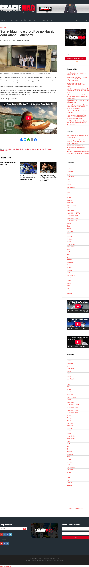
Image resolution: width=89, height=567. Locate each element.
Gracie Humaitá (36, 149)
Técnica (69, 283)
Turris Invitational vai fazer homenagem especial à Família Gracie (76, 84)
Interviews (70, 231)
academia (69, 169)
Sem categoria (71, 275)
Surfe (6, 151)
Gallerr (69, 208)
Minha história (71, 244)
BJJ (68, 190)
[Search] (86, 20)
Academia (70, 171)
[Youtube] (1, 534)
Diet (68, 195)
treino (68, 286)
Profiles (69, 267)
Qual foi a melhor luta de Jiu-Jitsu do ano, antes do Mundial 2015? (28, 177)
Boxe (68, 192)
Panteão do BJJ (26, 20)
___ (68, 166)
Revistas (69, 270)
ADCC (68, 174)
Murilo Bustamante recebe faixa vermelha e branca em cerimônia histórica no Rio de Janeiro (76, 116)
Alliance (69, 179)
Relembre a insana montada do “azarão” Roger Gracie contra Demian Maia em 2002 (78, 96)
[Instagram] (4, 534)
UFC (68, 288)
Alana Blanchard (10, 149)
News (68, 254)
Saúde (68, 273)
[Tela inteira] (87, 311)
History (69, 226)
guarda (69, 223)
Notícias (3, 27)
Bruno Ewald (19, 149)
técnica (69, 280)
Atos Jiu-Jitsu (71, 187)
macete (69, 241)
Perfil (68, 265)
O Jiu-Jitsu (14, 20)
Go (25, 528)
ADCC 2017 (70, 177)
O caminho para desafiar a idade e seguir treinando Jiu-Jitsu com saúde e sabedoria (77, 78)
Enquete (69, 200)
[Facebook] (7, 534)
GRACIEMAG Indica (72, 215)
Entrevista (70, 203)
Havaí (44, 149)
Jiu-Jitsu (49, 149)
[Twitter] (10, 534)
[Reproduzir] (69, 311)
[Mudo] (84, 311)
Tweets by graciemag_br (76, 508)
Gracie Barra (70, 210)
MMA (68, 249)
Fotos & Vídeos (71, 205)
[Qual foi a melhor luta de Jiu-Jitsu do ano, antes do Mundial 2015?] (28, 168)
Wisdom (69, 291)
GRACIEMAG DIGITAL (46, 20)
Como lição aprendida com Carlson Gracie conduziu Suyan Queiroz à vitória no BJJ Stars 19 (77, 106)
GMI (35, 20)
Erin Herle (28, 149)
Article (69, 182)
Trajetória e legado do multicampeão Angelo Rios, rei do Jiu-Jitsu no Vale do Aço (78, 90)
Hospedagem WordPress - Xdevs (44, 562)
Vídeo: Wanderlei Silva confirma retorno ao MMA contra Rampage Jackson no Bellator (48, 178)
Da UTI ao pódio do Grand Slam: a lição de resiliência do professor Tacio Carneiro (77, 122)
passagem (70, 262)
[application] (78, 306)
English (69, 197)
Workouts (69, 293)
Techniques (70, 278)
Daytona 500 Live (5, 566)
